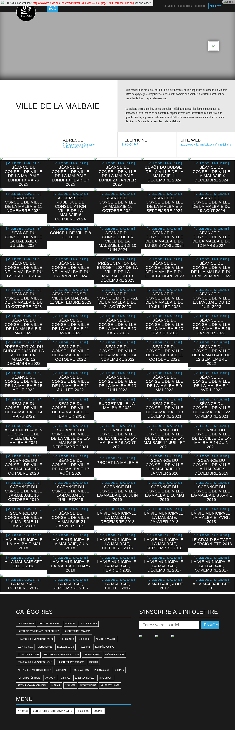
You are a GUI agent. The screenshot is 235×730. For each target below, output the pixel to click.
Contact (98, 711)
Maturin (93, 662)
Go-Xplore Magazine (28, 654)
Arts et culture (88, 685)
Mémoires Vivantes (106, 639)
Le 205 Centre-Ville (84, 677)
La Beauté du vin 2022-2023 (71, 662)
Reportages (85, 639)
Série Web (70, 685)
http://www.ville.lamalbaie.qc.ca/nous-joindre (205, 144)
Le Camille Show (92, 654)
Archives (119, 670)
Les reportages (66, 639)
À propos (23, 711)
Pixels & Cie (84, 646)
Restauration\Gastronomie (32, 685)
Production (83, 711)
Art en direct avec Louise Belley (34, 670)
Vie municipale (45, 646)
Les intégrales (25, 646)
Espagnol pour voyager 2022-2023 (35, 639)
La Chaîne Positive (104, 646)
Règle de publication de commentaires (52, 711)
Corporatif (61, 670)
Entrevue (65, 677)
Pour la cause (102, 670)
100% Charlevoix (81, 670)
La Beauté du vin (65, 646)
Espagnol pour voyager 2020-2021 (35, 662)
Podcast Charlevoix (49, 623)
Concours (50, 677)
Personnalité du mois (29, 677)
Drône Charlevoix (114, 654)
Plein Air (55, 685)
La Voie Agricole (88, 623)
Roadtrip (70, 623)
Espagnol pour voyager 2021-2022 (61, 654)
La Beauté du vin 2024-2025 (77, 631)
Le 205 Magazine (26, 623)
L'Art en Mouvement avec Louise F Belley (38, 631)
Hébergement (106, 677)
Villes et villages (110, 685)
